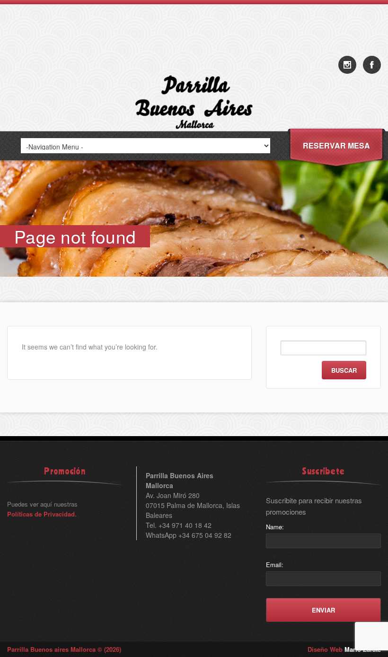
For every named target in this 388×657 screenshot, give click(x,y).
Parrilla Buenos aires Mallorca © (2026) (64, 649)
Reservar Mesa (336, 145)
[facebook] (372, 65)
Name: (275, 526)
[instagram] (347, 65)
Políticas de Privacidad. (42, 513)
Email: (274, 564)
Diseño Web (344, 649)
